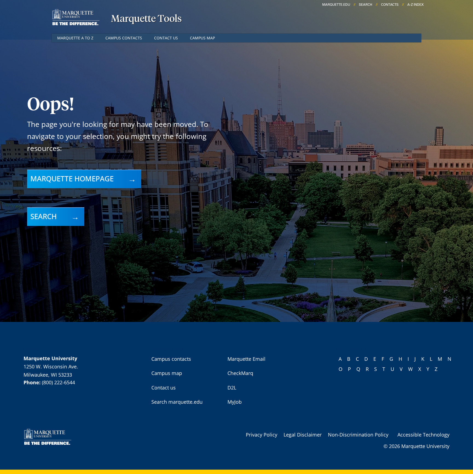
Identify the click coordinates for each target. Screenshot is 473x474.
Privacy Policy (261, 434)
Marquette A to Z (75, 37)
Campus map (202, 37)
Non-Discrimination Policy (358, 434)
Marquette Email (246, 359)
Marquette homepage (72, 179)
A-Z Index (415, 5)
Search (365, 5)
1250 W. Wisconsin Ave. (51, 366)
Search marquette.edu (177, 402)
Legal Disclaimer (303, 434)
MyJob (234, 402)
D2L (231, 387)
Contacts (390, 5)
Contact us (166, 37)
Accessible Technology (423, 434)
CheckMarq (240, 373)
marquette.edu (336, 5)
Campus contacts (123, 37)
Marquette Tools (146, 19)
